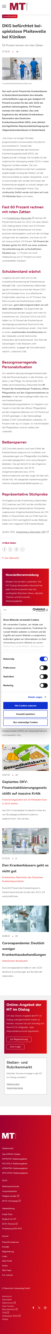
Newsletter (7, 1299)
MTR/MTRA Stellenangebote (14, 1168)
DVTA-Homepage (10, 1201)
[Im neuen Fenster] (39, 1307)
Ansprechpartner (9, 1191)
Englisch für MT (9, 1219)
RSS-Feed (6, 1270)
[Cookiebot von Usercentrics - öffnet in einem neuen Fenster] (36, 610)
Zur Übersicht (11, 558)
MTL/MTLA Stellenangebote (14, 1163)
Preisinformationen (10, 1242)
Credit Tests (7, 1214)
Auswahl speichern (25, 714)
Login (4, 1256)
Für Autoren (7, 1275)
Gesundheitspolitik (9, 16)
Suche (5, 1265)
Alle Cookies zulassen (25, 705)
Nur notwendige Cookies (25, 722)
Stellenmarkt (13, 1084)
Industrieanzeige (15, 1088)
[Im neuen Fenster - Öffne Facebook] (33, 1307)
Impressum (7, 1296)
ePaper (5, 1319)
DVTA (4, 1180)
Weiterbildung (8, 1208)
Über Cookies (8, 1306)
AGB (4, 1312)
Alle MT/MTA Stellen (11, 1154)
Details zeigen (35, 697)
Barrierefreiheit (8, 1309)
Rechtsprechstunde (10, 1186)
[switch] (41, 667)
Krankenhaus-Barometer (19, 218)
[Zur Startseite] (19, 6)
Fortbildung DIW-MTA (12, 1228)
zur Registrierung (19, 1039)
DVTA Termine (8, 1224)
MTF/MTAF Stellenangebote (14, 1159)
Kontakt (5, 1247)
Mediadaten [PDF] (10, 1316)
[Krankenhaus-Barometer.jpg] (22, 68)
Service (5, 1236)
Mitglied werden (9, 1196)
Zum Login (15, 1046)
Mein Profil (7, 1261)
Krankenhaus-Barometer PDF (31, 532)
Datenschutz (7, 1303)
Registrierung (8, 1251)
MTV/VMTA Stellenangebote (15, 1173)
